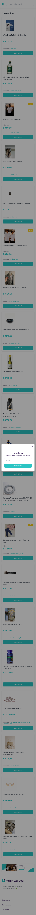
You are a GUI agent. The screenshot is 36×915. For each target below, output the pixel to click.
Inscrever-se (18, 465)
